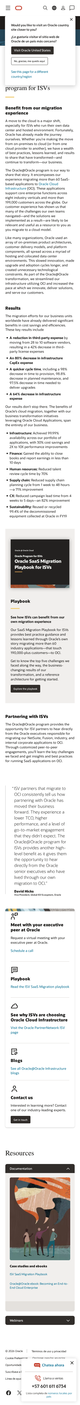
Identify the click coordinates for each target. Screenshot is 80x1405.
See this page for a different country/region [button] (29, 74)
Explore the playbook (25, 688)
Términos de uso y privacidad (49, 1351)
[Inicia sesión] (63, 8)
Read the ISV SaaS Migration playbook (40, 986)
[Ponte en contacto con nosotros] (72, 8)
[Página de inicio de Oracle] (18, 8)
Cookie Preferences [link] (16, 1358)
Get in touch (21, 1119)
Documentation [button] (21, 1168)
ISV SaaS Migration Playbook (28, 1274)
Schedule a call (22, 950)
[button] (8, 8)
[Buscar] (45, 8)
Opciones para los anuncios (48, 1358)
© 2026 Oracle (14, 1351)
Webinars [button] (16, 1320)
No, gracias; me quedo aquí (29, 61)
